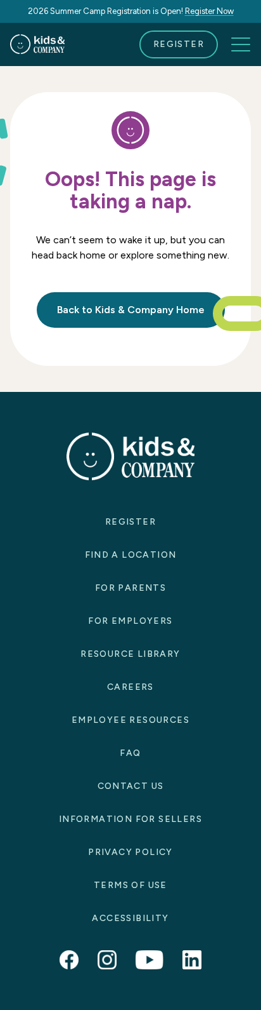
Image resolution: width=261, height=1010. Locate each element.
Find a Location (131, 554)
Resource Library (130, 654)
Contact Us (131, 786)
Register (178, 44)
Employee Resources (130, 720)
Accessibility (130, 918)
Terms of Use (130, 885)
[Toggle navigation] (241, 44)
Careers (130, 687)
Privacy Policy (130, 852)
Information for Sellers (130, 819)
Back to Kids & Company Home (131, 310)
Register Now (209, 11)
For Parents (130, 587)
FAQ (130, 753)
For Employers (130, 621)
